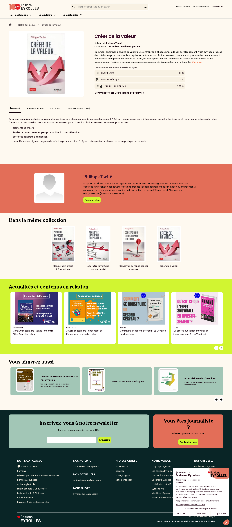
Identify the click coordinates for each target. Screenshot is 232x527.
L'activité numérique (162, 475)
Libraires (119, 471)
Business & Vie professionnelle (33, 502)
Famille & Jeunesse (27, 479)
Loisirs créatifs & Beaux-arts (32, 488)
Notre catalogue (19, 15)
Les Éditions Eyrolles (162, 471)
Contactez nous (188, 442)
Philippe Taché (114, 43)
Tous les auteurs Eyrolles (86, 466)
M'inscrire (104, 439)
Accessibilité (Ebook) (79, 108)
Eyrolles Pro (158, 488)
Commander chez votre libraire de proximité (119, 92)
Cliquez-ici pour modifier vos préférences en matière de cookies (185, 521)
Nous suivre (217, 6)
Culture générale (26, 484)
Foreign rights (122, 475)
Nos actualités (70, 15)
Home (10, 25)
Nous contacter (123, 479)
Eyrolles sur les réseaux (85, 494)
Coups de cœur (27, 466)
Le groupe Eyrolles (161, 466)
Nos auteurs (45, 15)
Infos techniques (35, 108)
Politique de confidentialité (166, 497)
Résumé (15, 108)
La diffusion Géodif (161, 484)
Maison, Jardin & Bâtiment (31, 493)
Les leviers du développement (124, 46)
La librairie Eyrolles (161, 479)
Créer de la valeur (51, 24)
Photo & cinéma (25, 497)
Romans (21, 471)
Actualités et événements (87, 480)
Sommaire (55, 108)
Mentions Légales (161, 493)
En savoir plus (91, 200)
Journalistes (121, 466)
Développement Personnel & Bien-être (38, 475)
